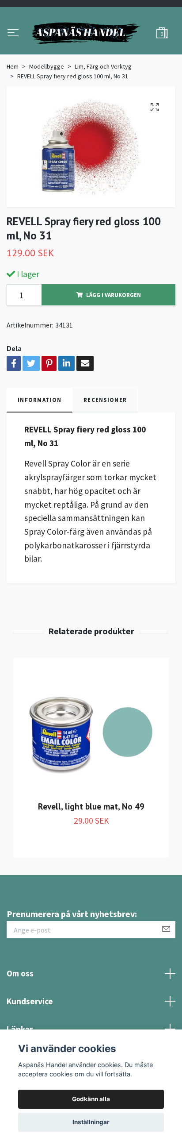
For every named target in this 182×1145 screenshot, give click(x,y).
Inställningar (91, 1122)
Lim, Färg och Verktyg (103, 107)
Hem (13, 107)
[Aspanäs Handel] (91, 53)
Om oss (20, 1014)
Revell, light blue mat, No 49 (91, 847)
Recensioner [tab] (105, 440)
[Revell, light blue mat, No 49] (91, 773)
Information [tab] (39, 440)
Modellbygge (46, 107)
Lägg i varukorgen (113, 335)
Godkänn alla (91, 1099)
